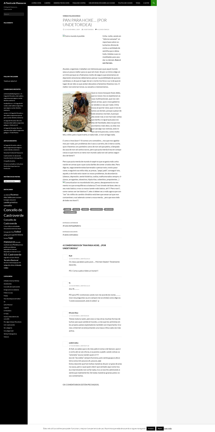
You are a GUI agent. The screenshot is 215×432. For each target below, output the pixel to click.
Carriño (47, 3)
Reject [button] (160, 429)
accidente (7, 195)
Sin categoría (8, 328)
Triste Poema (14, 132)
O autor (146, 3)
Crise (5, 226)
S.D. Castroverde (12, 254)
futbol (17, 231)
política (6, 247)
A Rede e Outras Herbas (11, 281)
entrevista (14, 228)
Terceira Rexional (11, 260)
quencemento (96, 209)
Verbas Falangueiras (71, 16)
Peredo (15, 245)
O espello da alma (9, 161)
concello (8, 205)
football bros (8, 103)
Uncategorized (8, 331)
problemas (12, 247)
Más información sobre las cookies (102, 3)
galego (6, 235)
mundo (85, 209)
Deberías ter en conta (61, 3)
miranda (17, 242)
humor (6, 238)
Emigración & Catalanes (11, 290)
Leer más (168, 428)
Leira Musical (8, 305)
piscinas (20, 245)
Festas (6, 296)
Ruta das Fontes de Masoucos (13, 153)
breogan (6, 200)
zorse (5, 113)
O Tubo (6, 314)
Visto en (6, 337)
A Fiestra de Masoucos (15, 3)
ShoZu (17, 257)
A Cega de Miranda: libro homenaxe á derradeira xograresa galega (14, 123)
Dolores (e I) (14, 125)
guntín (14, 235)
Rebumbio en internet (10, 249)
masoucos (9, 241)
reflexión (109, 209)
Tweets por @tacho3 (10, 81)
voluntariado (70, 212)
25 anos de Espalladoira (72, 224)
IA (4, 302)
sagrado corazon (9, 257)
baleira (14, 197)
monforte (6, 245)
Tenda (138, 3)
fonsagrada (7, 232)
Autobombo (8, 284)
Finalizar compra (79, 3)
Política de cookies (125, 3)
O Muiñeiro (7, 311)
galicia (76, 209)
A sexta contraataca (70, 233)
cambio (67, 209)
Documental (7, 228)
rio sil (18, 252)
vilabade (18, 265)
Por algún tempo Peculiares (12, 322)
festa (19, 229)
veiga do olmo (9, 265)
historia (20, 235)
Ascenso (14, 194)
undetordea (88, 29)
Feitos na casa (8, 293)
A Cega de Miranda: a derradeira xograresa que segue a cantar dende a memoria (13, 115)
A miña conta (36, 3)
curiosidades (16, 226)
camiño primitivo (10, 202)
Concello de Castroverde (12, 287)
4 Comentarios (103, 29)
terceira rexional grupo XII (12, 263)
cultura (9, 226)
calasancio (12, 200)
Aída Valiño (8, 197)
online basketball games (11, 94)
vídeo (6, 268)
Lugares (6, 308)
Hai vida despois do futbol (12, 299)
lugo (10, 237)
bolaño (19, 197)
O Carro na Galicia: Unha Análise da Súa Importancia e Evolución (13, 166)
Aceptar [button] (151, 429)
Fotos (12, 232)
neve (11, 245)
